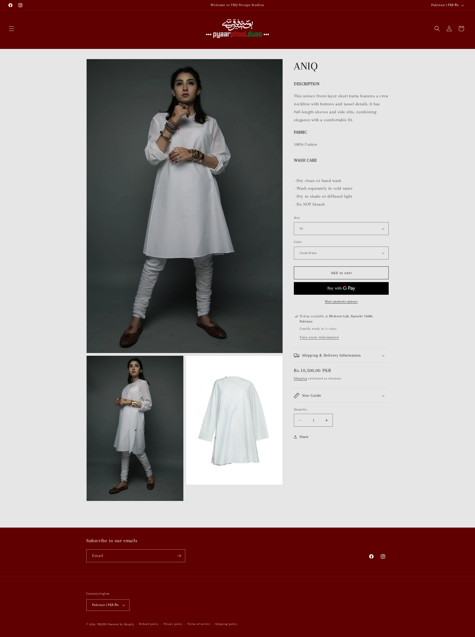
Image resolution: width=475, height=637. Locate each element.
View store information (319, 337)
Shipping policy (226, 624)
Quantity (300, 409)
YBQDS (102, 624)
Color (298, 242)
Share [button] (304, 437)
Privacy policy (173, 624)
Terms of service (198, 624)
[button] (11, 29)
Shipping (300, 378)
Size (297, 218)
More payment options (341, 301)
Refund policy (148, 624)
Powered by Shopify (121, 624)
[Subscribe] (179, 555)
